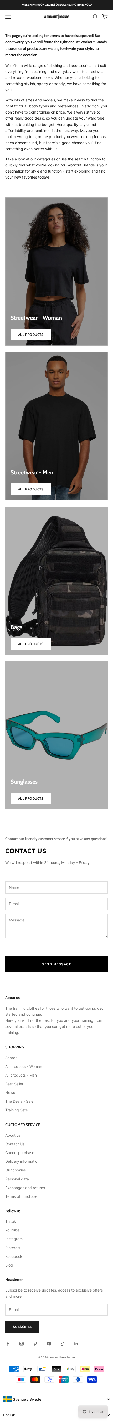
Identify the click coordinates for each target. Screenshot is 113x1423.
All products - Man (21, 1075)
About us (12, 1135)
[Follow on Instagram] (21, 1343)
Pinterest (12, 1247)
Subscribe (22, 1326)
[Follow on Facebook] (8, 1343)
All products (31, 334)
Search (11, 1058)
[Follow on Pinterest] (35, 1343)
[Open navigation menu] (8, 17)
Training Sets (16, 1110)
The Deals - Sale (19, 1101)
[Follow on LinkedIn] (76, 1343)
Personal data (17, 1179)
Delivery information (22, 1161)
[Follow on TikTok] (62, 1343)
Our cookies (15, 1170)
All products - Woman (23, 1066)
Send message (56, 964)
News (10, 1092)
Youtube (12, 1230)
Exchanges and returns (25, 1187)
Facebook (13, 1256)
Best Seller (14, 1084)
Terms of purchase (21, 1196)
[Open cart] (105, 17)
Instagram (14, 1238)
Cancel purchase (19, 1152)
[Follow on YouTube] (49, 1343)
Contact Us (14, 1144)
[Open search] (95, 17)
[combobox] (56, 1399)
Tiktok (10, 1221)
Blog (9, 1265)
